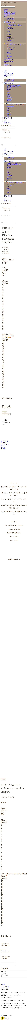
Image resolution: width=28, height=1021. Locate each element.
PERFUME (10, 28)
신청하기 (3, 970)
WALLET (9, 56)
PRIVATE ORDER (9, 59)
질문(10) (3, 447)
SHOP (5, 11)
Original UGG (10, 19)
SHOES (9, 53)
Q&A (5, 62)
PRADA (9, 34)
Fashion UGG (10, 18)
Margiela (9, 40)
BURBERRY (10, 37)
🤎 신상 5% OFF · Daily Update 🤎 (15, 104)
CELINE (9, 36)
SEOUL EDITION (8, 61)
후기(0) (2, 445)
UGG (5, 16)
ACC (8, 52)
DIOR (8, 31)
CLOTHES (10, 49)
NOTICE (6, 64)
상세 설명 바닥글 (5, 444)
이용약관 (3, 984)
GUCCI (9, 30)
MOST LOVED (11, 47)
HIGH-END (10, 39)
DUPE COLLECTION (10, 12)
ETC (8, 55)
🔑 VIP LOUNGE (8, 43)
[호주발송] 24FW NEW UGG (14, 25)
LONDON (6, 21)
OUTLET (9, 27)
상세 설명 (3, 442)
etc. (8, 42)
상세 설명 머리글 (5, 441)
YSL (8, 33)
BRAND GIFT (7, 15)
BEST (8, 58)
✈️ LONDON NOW (9, 22)
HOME (6, 9)
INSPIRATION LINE (9, 13)
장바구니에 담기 (5, 952)
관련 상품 (3, 448)
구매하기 (3, 779)
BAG (8, 50)
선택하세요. (5, 269)
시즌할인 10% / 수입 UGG (13, 24)
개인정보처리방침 (5, 986)
